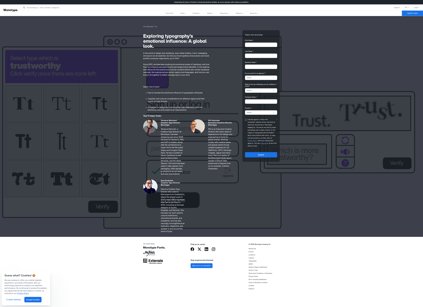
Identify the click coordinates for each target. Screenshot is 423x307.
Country (248, 108)
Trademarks (253, 261)
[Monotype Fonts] (153, 249)
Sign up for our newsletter (201, 266)
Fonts (182, 13)
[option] (407, 7)
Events (251, 252)
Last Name (249, 51)
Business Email (251, 62)
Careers (251, 258)
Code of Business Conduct (258, 282)
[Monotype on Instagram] (213, 249)
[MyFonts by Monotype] (153, 254)
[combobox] (44, 8)
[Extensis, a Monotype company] (153, 262)
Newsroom (252, 249)
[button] (407, 7)
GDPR (251, 264)
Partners (239, 13)
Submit (261, 154)
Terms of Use (253, 270)
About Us (253, 13)
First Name (249, 40)
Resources (223, 13)
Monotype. (11, 10)
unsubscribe (264, 143)
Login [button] (416, 7)
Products (196, 13)
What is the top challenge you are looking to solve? (261, 85)
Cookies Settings (13, 299)
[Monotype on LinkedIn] (206, 249)
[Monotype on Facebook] (192, 249)
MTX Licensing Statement (257, 279)
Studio (209, 13)
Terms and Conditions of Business (260, 273)
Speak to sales (412, 13)
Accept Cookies (33, 299)
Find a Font (169, 13)
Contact (251, 286)
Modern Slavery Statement (258, 267)
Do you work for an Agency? (255, 73)
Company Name (251, 97)
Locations (252, 255)
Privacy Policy (252, 141)
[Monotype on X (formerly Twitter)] (199, 249)
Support (397, 7)
